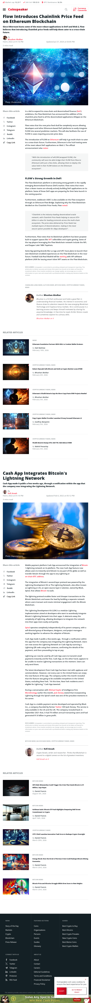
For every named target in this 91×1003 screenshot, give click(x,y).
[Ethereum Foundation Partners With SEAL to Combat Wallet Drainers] (16, 348)
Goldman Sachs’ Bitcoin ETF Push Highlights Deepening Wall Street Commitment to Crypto (56, 811)
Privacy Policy (39, 984)
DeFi (79, 111)
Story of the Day (12, 926)
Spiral (27, 627)
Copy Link (10, 142)
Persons (37, 934)
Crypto (8, 934)
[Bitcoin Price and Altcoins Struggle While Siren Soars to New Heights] (16, 887)
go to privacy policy (77, 991)
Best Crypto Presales (70, 934)
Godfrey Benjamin (42, 422)
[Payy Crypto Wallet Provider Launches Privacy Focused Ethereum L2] (16, 422)
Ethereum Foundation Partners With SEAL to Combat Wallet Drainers (57, 344)
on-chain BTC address (34, 576)
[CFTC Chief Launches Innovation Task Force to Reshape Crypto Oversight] (16, 838)
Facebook (11, 117)
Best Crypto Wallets (70, 946)
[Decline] (85, 979)
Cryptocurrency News (75, 285)
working (63, 256)
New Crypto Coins (69, 938)
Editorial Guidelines (42, 972)
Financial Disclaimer (42, 980)
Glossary (37, 946)
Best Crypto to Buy (70, 926)
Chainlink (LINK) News (34, 285)
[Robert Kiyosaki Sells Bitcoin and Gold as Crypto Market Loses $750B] (16, 372)
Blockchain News (43, 741)
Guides (37, 942)
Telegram (11, 130)
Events (36, 938)
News (27, 287)
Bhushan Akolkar (15, 39)
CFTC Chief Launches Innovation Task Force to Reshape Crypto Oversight (58, 834)
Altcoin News (48, 285)
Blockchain (9, 938)
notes (45, 148)
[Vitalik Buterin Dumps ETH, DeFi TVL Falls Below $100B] (16, 446)
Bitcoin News (60, 285)
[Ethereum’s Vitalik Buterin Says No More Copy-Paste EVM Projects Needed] (16, 397)
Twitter (10, 122)
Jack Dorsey (59, 693)
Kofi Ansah (12, 493)
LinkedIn (10, 138)
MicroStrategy (31, 693)
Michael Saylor (55, 690)
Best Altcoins (67, 930)
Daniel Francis (40, 791)
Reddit (10, 134)
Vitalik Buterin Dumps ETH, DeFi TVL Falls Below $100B (52, 443)
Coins (36, 926)
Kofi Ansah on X (42, 759)
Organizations (39, 930)
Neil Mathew (40, 348)
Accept (61, 991)
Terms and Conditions (43, 976)
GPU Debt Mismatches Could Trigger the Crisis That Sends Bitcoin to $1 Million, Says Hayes (58, 786)
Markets (8, 930)
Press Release (10, 942)
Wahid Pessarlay (41, 446)
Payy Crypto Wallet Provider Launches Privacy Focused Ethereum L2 (57, 418)
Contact (37, 964)
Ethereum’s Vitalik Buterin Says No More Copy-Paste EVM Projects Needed (59, 394)
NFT (50, 239)
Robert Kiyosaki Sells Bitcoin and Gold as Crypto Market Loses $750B (57, 369)
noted (64, 205)
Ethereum (54, 139)
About (36, 960)
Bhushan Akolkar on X (45, 318)
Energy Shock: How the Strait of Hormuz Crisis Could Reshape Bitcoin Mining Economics (60, 860)
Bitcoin (85, 565)
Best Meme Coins (69, 942)
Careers (37, 968)
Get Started (77, 999)
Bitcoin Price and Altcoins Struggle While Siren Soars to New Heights (57, 883)
